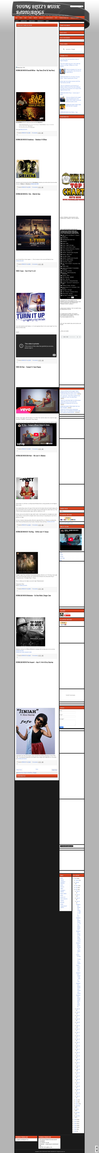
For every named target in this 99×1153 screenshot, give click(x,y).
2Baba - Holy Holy (66, 279)
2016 (75, 1119)
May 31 (78, 1096)
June (76, 1100)
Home (16, 18)
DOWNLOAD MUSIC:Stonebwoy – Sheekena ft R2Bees (31, 139)
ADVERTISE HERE (24, 21)
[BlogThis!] (39, 133)
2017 (75, 1121)
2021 (75, 1129)
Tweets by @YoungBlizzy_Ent (66, 523)
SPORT (61, 904)
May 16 (78, 1045)
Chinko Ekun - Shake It (67, 261)
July (76, 1101)
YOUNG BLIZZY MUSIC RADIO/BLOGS (38, 9)
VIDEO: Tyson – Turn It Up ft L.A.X (26, 271)
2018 (75, 1123)
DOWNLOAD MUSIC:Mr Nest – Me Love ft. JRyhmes (31, 455)
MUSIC (21, 18)
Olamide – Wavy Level (67, 254)
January (77, 880)
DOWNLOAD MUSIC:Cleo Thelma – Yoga (68, 112)
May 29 (78, 1089)
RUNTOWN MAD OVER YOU (68, 239)
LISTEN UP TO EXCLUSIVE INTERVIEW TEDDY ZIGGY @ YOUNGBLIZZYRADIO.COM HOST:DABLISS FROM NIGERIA (70, 411)
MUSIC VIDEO (63, 893)
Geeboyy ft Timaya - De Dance (68, 285)
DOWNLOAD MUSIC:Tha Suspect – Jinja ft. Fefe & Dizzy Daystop (34, 662)
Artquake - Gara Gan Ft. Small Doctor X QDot (70, 283)
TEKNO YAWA (65, 266)
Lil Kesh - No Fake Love (67, 250)
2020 (75, 1127)
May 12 (78, 1032)
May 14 (78, 1039)
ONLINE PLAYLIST (32, 21)
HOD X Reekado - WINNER (68, 277)
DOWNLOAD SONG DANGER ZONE (24, 652)
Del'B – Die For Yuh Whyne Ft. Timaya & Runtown (70, 236)
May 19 (78, 1055)
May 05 (78, 1008)
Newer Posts (19, 769)
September (77, 1105)
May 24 (78, 1072)
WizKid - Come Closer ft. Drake (68, 247)
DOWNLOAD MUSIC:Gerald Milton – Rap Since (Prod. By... (78, 1001)
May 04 (78, 901)
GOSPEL (47, 21)
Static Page (62, 558)
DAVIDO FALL (65, 237)
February (77, 882)
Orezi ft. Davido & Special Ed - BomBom (70, 248)
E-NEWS (30, 18)
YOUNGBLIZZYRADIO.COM (64, 18)
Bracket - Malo (65, 243)
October (77, 1109)
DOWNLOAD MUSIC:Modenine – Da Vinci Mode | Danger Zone (33, 595)
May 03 (78, 898)
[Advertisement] (27, 82)
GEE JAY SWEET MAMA (67, 260)
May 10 (78, 1025)
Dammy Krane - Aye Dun (67, 293)
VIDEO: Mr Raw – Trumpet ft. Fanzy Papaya (28, 367)
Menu (61, 560)
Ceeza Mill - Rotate (66, 256)
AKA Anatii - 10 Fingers (67, 289)
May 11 (78, 1029)
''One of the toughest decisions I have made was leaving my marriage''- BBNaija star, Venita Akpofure (70, 65)
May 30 (78, 1092)
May (76, 889)
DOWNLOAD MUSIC (22, 758)
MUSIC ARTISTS (63, 899)
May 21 (78, 1062)
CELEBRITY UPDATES (49, 18)
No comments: (35, 132)
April (76, 887)
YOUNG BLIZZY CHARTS (75, 18)
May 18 (78, 1052)
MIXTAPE (35, 18)
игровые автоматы (21, 0)
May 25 (78, 1076)
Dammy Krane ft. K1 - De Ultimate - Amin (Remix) (71, 288)
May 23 (78, 1069)
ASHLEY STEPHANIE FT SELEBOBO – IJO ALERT (70, 269)
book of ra (63, 1151)
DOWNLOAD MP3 (23, 129)
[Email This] (38, 133)
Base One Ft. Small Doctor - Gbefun (69, 295)
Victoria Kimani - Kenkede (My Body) (70, 280)
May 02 (78, 894)
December (77, 1115)
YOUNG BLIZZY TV (40, 21)
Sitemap (61, 556)
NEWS (56, 18)
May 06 (78, 1012)
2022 (75, 1131)
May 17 (78, 1049)
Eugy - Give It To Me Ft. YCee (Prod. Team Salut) (71, 264)
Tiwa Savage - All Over (67, 270)
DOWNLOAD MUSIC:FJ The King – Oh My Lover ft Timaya (32, 532)
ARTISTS (17, 21)
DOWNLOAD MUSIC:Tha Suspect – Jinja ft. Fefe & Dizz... (78, 910)
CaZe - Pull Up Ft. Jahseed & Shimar (70, 291)
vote (72, 297)
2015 (75, 878)
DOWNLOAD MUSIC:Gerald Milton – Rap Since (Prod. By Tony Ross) (35, 70)
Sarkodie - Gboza (65, 275)
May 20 (78, 1059)
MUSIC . (62, 895)
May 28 (78, 1086)
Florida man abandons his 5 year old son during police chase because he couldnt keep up (73, 71)
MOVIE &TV (41, 18)
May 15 (78, 1042)
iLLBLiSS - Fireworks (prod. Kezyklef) (70, 252)
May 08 (78, 1019)
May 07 (78, 1015)
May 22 (78, 1066)
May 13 (78, 1035)
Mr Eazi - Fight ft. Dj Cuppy (68, 245)
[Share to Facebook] (42, 133)
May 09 (78, 1022)
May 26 (78, 1079)
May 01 (78, 891)
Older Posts (54, 770)
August (76, 1103)
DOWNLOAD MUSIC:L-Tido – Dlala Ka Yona (28, 194)
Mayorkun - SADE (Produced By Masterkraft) (69, 273)
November (77, 1112)
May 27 (78, 1082)
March (76, 885)
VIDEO (25, 18)
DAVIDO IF (64, 241)
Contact (61, 554)
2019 (75, 1125)
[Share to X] (41, 133)
